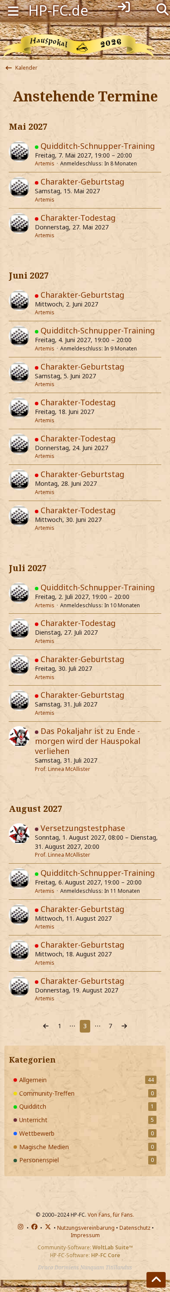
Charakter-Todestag (78, 217)
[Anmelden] (124, 7)
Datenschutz (134, 1227)
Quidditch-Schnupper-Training (98, 146)
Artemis (44, 163)
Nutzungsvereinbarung (86, 1227)
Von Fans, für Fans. (111, 1214)
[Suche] (163, 8)
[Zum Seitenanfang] (156, 1280)
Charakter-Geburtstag (82, 181)
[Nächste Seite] (124, 1026)
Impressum (85, 1235)
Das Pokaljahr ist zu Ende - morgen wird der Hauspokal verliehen (87, 741)
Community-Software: (85, 1247)
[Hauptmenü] (13, 10)
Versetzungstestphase (83, 828)
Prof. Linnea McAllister (62, 769)
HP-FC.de (58, 10)
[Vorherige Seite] (46, 1026)
